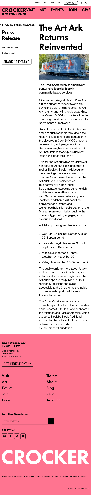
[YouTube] (23, 436)
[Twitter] (16, 436)
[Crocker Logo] (14, 11)
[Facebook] (10, 436)
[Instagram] (4, 436)
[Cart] (81, 3)
